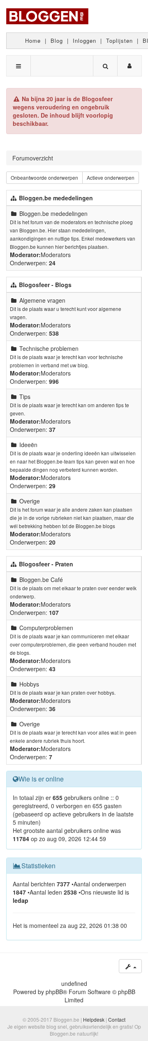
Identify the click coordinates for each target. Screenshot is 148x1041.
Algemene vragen (42, 300)
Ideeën (28, 445)
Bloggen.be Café (41, 579)
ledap (20, 900)
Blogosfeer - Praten (46, 564)
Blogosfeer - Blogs (45, 285)
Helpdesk (93, 1019)
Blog (57, 40)
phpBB (54, 992)
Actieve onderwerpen (110, 177)
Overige (29, 501)
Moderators (56, 254)
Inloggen (84, 40)
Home (33, 40)
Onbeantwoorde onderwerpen (44, 177)
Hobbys (29, 684)
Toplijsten (119, 40)
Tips (24, 396)
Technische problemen (49, 348)
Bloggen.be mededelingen (56, 198)
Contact (116, 1019)
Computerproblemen (46, 628)
